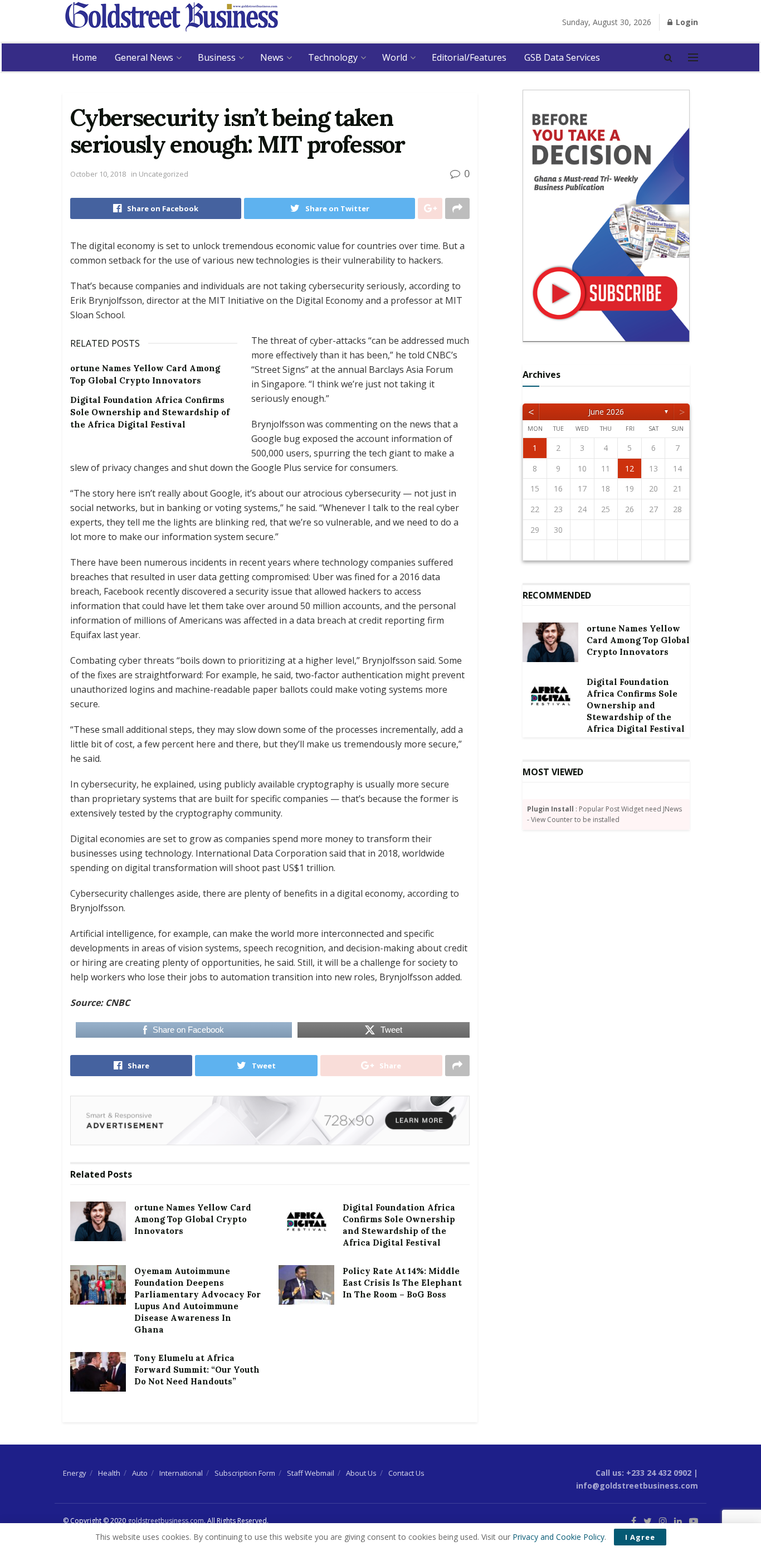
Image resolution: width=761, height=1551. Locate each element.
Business (217, 57)
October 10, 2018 (98, 174)
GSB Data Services (562, 57)
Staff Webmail (310, 1473)
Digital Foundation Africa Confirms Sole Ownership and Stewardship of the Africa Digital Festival (150, 412)
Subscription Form (244, 1473)
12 (629, 468)
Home (84, 57)
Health (109, 1473)
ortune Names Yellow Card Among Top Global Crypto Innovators (192, 1219)
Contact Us (406, 1473)
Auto (140, 1473)
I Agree (640, 1537)
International (181, 1473)
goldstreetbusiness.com (166, 1520)
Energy (74, 1473)
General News (144, 57)
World (394, 57)
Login (686, 22)
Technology (333, 57)
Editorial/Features (469, 57)
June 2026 (606, 411)
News (272, 57)
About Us (361, 1473)
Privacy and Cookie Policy (558, 1536)
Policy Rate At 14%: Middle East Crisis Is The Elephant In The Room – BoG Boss (402, 1283)
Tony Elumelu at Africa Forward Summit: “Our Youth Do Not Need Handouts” (197, 1370)
